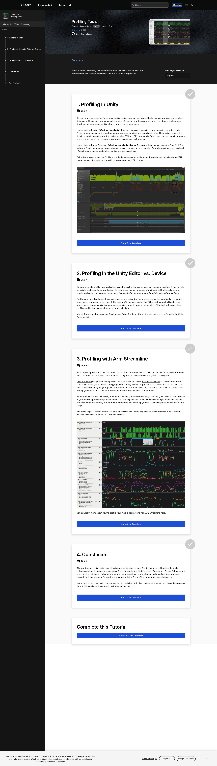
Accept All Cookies (186, 759)
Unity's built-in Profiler (87, 130)
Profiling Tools (16, 17)
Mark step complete (131, 243)
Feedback (178, 5)
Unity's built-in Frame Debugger (92, 145)
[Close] (206, 759)
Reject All (167, 759)
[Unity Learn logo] (26, 5)
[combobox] (150, 5)
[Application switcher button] (186, 5)
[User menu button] (192, 5)
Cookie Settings (149, 759)
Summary (77, 60)
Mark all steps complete (131, 636)
